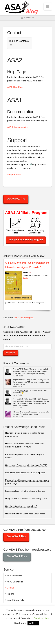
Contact (10, 588)
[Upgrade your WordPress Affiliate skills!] (21, 7)
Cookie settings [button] (41, 618)
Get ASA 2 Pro (16, 536)
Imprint (10, 594)
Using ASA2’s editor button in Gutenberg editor (26, 498)
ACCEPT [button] (33, 623)
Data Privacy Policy (16, 600)
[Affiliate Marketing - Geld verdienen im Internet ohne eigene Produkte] (13, 282)
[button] (48, 6)
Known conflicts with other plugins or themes (25, 491)
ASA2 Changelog (15, 581)
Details (25, 278)
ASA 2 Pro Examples (23, 317)
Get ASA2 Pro (16, 198)
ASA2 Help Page (15, 87)
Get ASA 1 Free (17, 556)
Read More (20, 623)
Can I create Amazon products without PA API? (26, 465)
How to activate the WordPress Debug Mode (25, 513)
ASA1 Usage (23, 369)
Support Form (14, 174)
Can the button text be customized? (21, 506)
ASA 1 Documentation (17, 127)
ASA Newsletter (14, 575)
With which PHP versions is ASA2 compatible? (25, 472)
